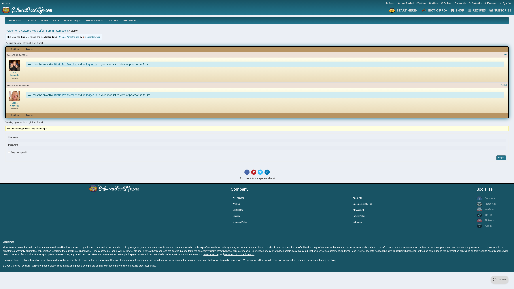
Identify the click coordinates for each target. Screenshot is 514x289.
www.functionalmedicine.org (239, 254)
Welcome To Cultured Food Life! (24, 30)
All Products (238, 198)
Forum (50, 30)
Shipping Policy (240, 222)
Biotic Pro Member (65, 64)
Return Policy (359, 216)
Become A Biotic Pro (362, 204)
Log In (501, 157)
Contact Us (238, 210)
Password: (13, 145)
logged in (91, 64)
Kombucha (62, 30)
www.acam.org (211, 254)
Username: (13, 137)
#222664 (504, 55)
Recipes (236, 216)
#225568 (504, 85)
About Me (357, 198)
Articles (236, 204)
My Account (358, 210)
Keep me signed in (19, 152)
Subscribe (357, 222)
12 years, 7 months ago (68, 37)
